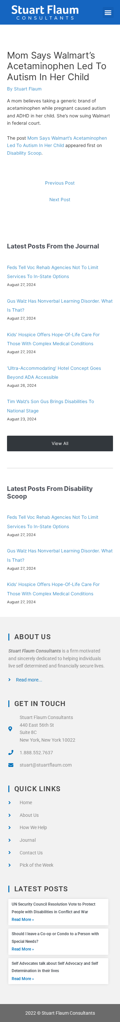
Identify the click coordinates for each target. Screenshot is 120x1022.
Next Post (59, 199)
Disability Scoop (24, 153)
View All (60, 443)
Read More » (23, 919)
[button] (108, 12)
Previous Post (60, 183)
